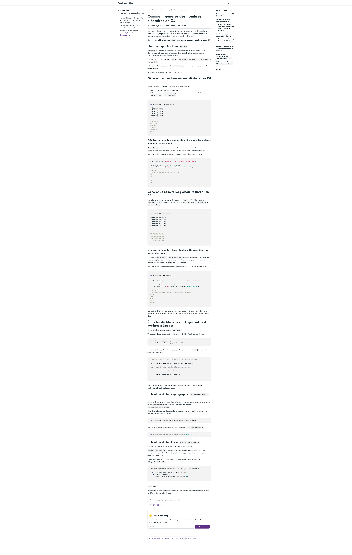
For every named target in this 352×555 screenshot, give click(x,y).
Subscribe (202, 527)
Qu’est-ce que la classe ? (225, 15)
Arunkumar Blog (125, 2)
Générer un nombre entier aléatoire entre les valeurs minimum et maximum (226, 27)
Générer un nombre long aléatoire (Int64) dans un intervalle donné (226, 41)
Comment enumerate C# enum (129, 25)
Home (149, 10)
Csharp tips (156, 10)
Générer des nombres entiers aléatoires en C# (224, 20)
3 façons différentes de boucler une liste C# (132, 14)
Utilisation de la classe (224, 64)
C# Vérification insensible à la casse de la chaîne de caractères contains (132, 29)
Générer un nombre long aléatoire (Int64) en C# (224, 35)
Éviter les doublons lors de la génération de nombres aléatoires (225, 49)
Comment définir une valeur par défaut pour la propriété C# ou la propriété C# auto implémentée (132, 20)
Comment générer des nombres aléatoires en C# (130, 34)
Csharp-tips (124, 10)
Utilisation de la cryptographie (224, 56)
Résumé (218, 69)
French (229, 3)
